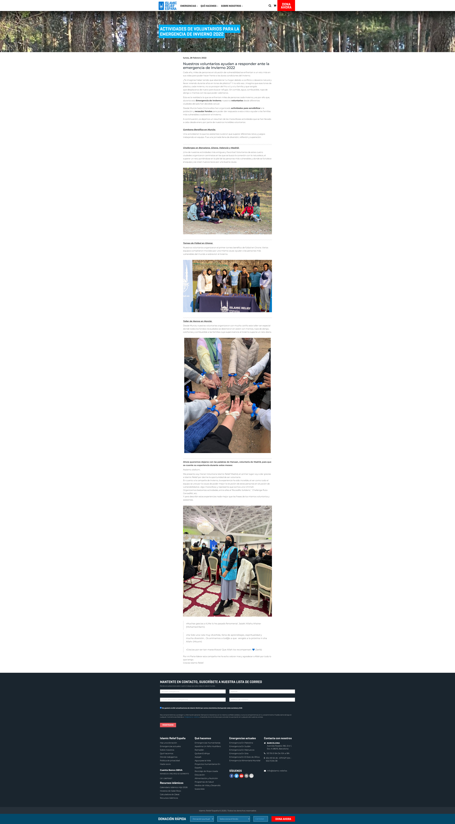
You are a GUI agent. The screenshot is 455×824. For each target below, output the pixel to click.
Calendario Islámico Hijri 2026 (174, 787)
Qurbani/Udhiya (202, 753)
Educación (200, 775)
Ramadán (199, 750)
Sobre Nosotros (231, 5)
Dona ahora (286, 5)
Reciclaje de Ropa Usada (206, 771)
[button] (274, 5)
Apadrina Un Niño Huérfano (208, 746)
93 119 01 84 (272, 753)
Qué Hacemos (209, 5)
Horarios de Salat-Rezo (170, 791)
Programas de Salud (204, 782)
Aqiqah (198, 757)
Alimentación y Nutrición (206, 778)
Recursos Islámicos (169, 798)
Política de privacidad (170, 760)
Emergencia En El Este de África (244, 757)
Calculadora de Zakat (169, 794)
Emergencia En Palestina (241, 743)
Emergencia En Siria (238, 753)
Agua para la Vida (203, 760)
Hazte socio (165, 764)
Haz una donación (168, 743)
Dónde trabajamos (168, 757)
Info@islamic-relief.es (191, 717)
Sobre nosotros (167, 750)
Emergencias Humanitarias (207, 743)
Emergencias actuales (170, 746)
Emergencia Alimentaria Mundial (244, 760)
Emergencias (188, 5)
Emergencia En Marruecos (241, 750)
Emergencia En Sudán (240, 746)
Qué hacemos (166, 753)
